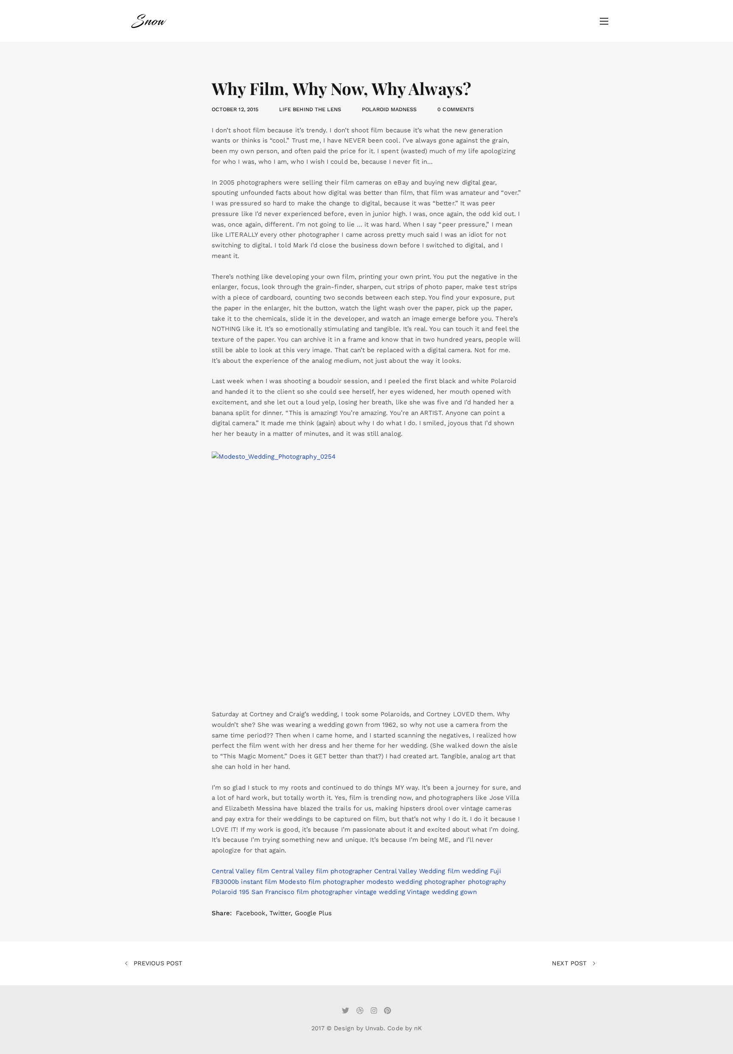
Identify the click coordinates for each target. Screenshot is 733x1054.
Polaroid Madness (389, 109)
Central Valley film (240, 871)
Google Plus (313, 913)
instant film (259, 882)
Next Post (570, 963)
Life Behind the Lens (310, 109)
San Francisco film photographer (302, 892)
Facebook (250, 913)
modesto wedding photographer (416, 882)
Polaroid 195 (230, 892)
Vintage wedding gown (442, 892)
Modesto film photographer (321, 882)
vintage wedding (380, 892)
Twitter (280, 913)
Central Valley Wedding (409, 871)
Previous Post (156, 963)
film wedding (468, 871)
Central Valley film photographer (321, 871)
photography (487, 882)
